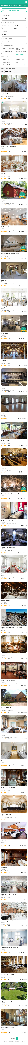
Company (5, 1041)
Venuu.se (23, 1041)
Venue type (6, 57)
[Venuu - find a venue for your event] (3, 1)
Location (5, 31)
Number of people (8, 22)
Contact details (11, 1041)
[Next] (23, 83)
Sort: (2, 71)
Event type (6, 15)
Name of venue (7, 38)
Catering (20, 5)
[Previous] (4, 83)
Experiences (14, 5)
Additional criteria (8, 45)
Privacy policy (17, 1041)
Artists (24, 5)
